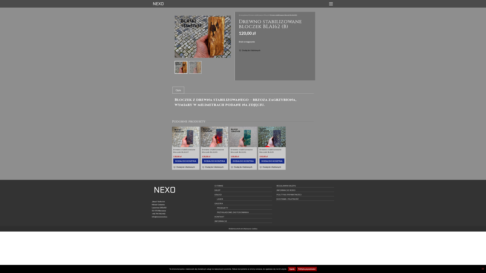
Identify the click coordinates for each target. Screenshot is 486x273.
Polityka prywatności (289, 195)
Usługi (218, 195)
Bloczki (266, 15)
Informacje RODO (286, 190)
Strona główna (243, 15)
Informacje (221, 221)
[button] (249, 50)
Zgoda (292, 269)
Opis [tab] (178, 90)
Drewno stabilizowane (256, 15)
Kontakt (219, 217)
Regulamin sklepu (286, 186)
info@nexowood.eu (159, 217)
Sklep (217, 190)
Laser (220, 199)
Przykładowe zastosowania (233, 212)
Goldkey (254, 229)
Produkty (222, 208)
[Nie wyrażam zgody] (483, 269)
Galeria (219, 203)
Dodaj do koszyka (185, 161)
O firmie (219, 186)
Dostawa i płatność (288, 199)
